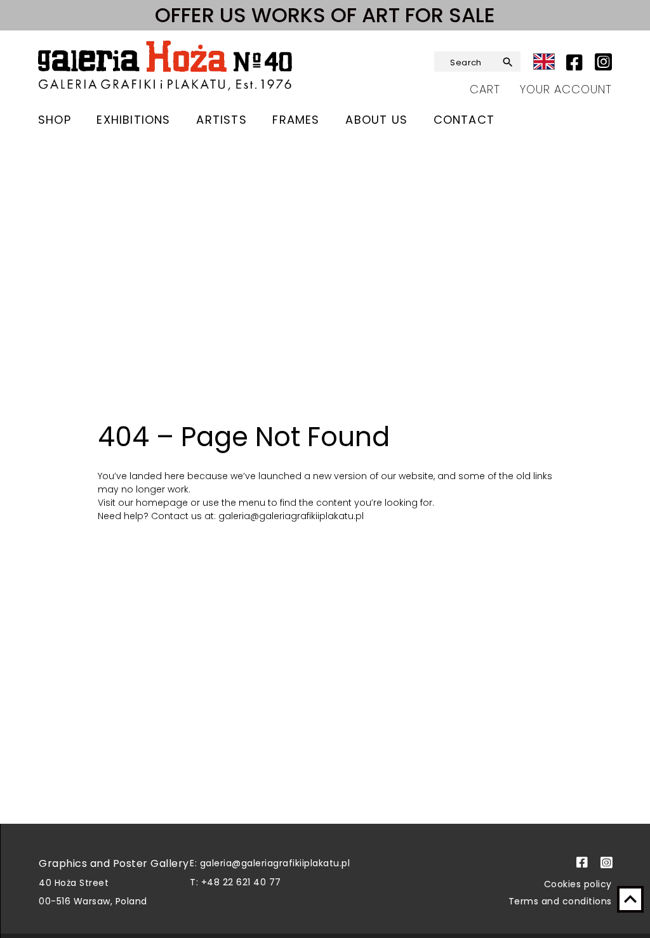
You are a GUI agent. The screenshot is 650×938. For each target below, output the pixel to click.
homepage (163, 502)
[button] (508, 62)
